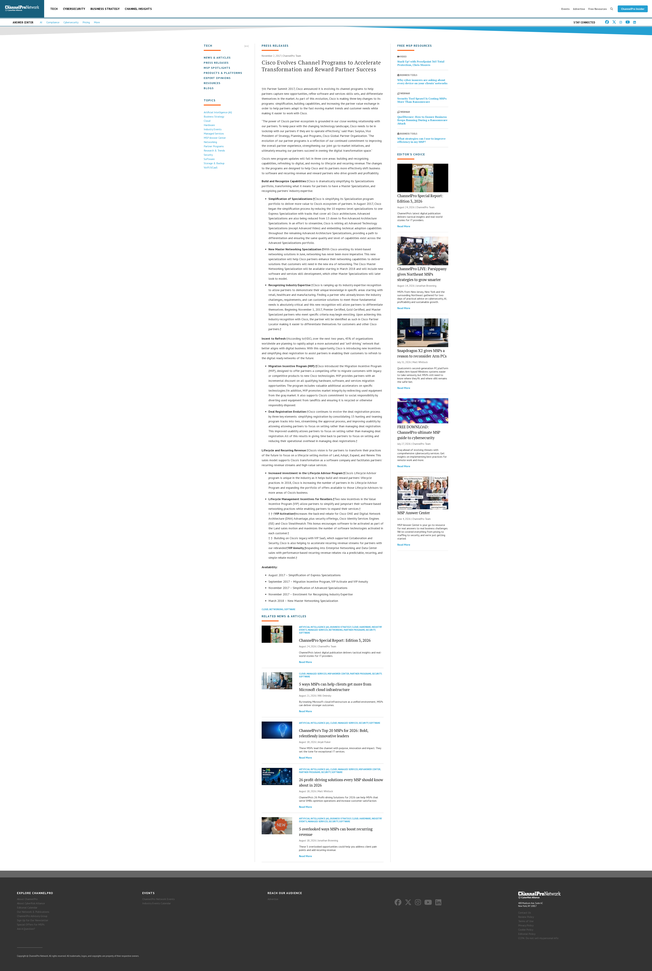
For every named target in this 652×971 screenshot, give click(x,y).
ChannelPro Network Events (158, 899)
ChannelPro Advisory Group (32, 916)
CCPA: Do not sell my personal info (538, 938)
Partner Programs (214, 146)
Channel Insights (138, 9)
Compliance (52, 22)
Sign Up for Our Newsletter (32, 920)
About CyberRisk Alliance (31, 903)
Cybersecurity (74, 9)
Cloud (207, 120)
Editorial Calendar (27, 907)
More (97, 22)
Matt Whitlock (325, 791)
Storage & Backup (214, 163)
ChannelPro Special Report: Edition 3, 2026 (335, 640)
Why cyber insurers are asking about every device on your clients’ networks (422, 81)
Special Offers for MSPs (30, 924)
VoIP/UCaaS (211, 167)
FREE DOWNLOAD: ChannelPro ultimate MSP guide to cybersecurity (418, 432)
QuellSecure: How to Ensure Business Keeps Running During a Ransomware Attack (422, 120)
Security (208, 154)
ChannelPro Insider (632, 9)
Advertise (579, 9)
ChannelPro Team (292, 55)
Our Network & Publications (33, 911)
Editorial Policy (526, 934)
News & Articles (217, 57)
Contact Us (524, 912)
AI (41, 22)
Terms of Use (525, 921)
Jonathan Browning (328, 840)
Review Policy (526, 917)
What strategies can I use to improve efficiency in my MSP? (421, 140)
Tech (54, 9)
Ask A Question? (26, 928)
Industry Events (213, 129)
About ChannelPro (27, 899)
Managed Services (214, 133)
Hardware (209, 125)
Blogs (209, 88)
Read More (305, 662)
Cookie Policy (525, 929)
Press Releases (216, 62)
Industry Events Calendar (156, 903)
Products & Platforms (223, 73)
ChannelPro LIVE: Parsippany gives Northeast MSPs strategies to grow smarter (422, 274)
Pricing (86, 22)
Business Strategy (105, 9)
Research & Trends (214, 150)
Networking (210, 142)
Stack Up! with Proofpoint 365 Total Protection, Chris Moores (420, 63)
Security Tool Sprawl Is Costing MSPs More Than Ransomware (422, 100)
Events (565, 9)
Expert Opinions (217, 78)
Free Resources (597, 9)
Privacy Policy (525, 925)
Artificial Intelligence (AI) (218, 112)
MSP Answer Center (215, 137)
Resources (212, 83)
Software (209, 159)
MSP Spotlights (217, 67)
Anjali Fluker (324, 742)
